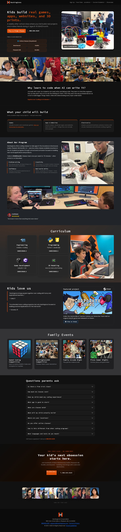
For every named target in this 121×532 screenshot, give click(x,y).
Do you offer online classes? (39, 423)
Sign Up (72, 2)
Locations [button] (87, 2)
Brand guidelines (71, 526)
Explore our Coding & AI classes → (39, 99)
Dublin (37, 45)
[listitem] (94, 493)
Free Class (79, 2)
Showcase (110, 2)
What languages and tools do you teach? (43, 434)
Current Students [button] (98, 2)
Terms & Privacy (74, 523)
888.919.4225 (50, 439)
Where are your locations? (38, 418)
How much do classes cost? (38, 392)
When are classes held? (37, 407)
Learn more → (22, 251)
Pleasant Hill (17, 50)
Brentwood (16, 45)
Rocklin (37, 50)
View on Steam (72, 321)
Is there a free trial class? (39, 386)
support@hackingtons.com (59, 523)
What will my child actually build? (42, 413)
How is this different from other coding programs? (48, 428)
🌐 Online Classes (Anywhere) (26, 41)
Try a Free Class (16, 31)
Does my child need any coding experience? (45, 397)
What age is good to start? (38, 402)
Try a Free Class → (52, 471)
